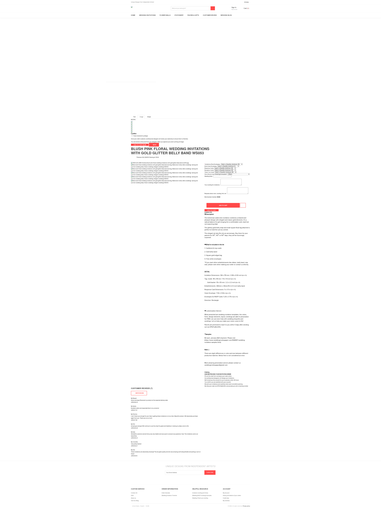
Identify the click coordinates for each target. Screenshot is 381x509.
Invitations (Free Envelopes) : (212, 164)
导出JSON (162, 144)
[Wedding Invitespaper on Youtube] (188, 480)
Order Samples (166, 493)
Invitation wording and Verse (200, 493)
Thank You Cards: (209, 172)
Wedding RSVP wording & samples (202, 495)
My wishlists (226, 500)
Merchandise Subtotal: (210, 197)
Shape (149, 117)
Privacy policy (246, 506)
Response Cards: (209, 168)
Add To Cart (140, 145)
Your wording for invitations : (212, 185)
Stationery (179, 15)
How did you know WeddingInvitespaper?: (216, 174)
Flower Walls (165, 15)
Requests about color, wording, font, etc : (215, 193)
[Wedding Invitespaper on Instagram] (183, 480)
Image (141, 117)
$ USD (147, 506)
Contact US (134, 493)
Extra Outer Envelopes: (210, 166)
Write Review (139, 393)
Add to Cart (223, 205)
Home (133, 15)
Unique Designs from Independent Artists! (142, 2)
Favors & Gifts (193, 15)
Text (134, 117)
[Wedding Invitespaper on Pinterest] (198, 480)
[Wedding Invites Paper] (149, 7)
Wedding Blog (226, 15)
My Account (226, 493)
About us (133, 498)
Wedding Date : (208, 176)
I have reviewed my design (140, 136)
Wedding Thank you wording (200, 498)
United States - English (138, 506)
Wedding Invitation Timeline (169, 495)
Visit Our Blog (135, 500)
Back (154, 145)
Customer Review (210, 15)
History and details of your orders (232, 495)
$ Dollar (246, 2)
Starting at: (152, 157)
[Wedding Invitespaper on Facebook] (193, 480)
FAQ (132, 495)
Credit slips (226, 498)
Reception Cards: (209, 170)
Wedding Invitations (147, 15)
